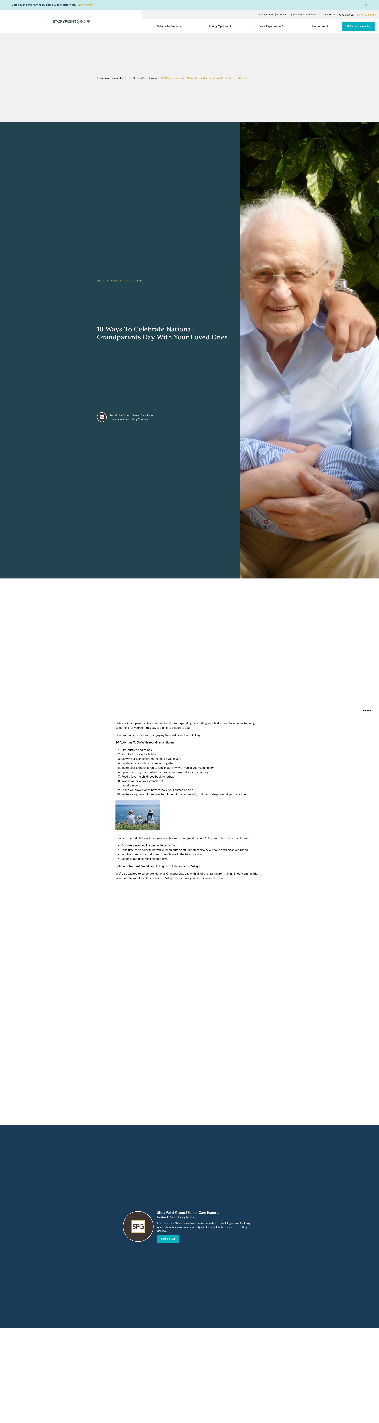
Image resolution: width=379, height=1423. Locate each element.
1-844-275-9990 (366, 14)
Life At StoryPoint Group (142, 78)
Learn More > (85, 4)
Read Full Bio (168, 1238)
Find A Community (359, 26)
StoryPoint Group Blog (110, 78)
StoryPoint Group (120, 415)
